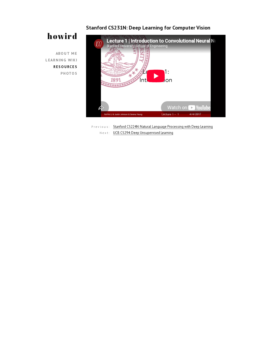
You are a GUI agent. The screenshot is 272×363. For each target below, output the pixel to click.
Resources (65, 66)
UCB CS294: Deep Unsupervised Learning (143, 132)
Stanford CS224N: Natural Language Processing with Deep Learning (163, 126)
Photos (69, 73)
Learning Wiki (61, 60)
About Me (67, 53)
